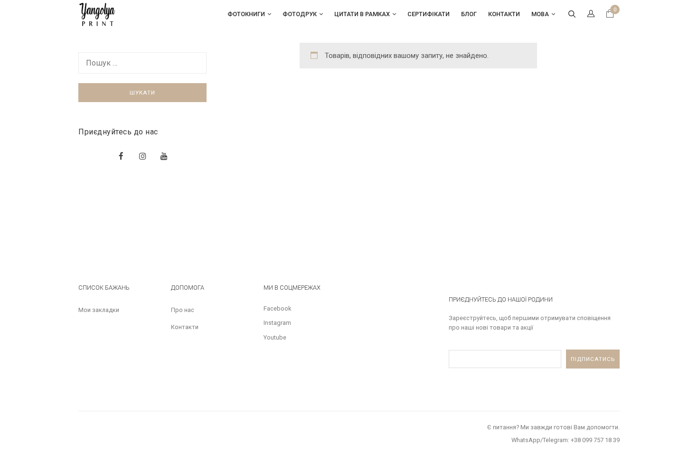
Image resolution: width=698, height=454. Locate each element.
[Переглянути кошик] (610, 15)
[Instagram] (143, 156)
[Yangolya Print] (97, 13)
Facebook (277, 308)
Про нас (182, 309)
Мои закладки (98, 309)
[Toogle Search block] (571, 14)
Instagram (277, 322)
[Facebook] (121, 156)
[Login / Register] (591, 14)
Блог (469, 14)
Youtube (275, 337)
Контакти (504, 14)
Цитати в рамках (362, 14)
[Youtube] (164, 156)
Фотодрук (300, 14)
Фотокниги (246, 14)
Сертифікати (428, 14)
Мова (540, 14)
